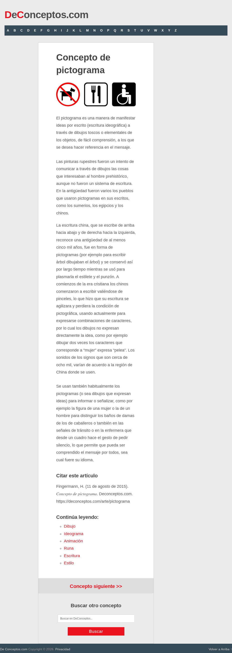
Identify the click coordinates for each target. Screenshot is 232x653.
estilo (69, 563)
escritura (72, 555)
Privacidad (62, 649)
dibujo (69, 526)
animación (73, 541)
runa (69, 548)
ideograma (73, 534)
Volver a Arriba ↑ (220, 649)
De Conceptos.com (13, 649)
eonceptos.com (46, 14)
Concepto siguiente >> (96, 586)
